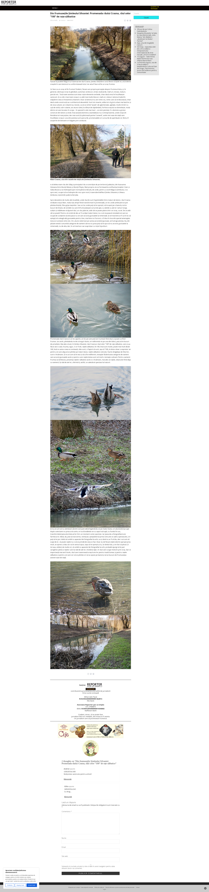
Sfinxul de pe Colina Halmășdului (144, 30)
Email (64, 847)
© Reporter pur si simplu (74, 887)
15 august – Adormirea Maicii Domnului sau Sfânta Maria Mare (146, 59)
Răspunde (68, 779)
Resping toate (20, 885)
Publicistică (70, 20)
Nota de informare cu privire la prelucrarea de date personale (120, 887)
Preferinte (9, 885)
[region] (21, 878)
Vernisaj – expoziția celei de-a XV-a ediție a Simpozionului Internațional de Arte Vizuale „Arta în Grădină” (146, 51)
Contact (137, 887)
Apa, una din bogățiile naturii (145, 44)
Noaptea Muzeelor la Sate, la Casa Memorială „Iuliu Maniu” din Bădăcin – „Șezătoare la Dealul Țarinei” (147, 37)
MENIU (54, 8)
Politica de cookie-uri (99, 887)
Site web (65, 856)
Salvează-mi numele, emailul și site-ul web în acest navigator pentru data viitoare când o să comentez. (88, 867)
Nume (64, 838)
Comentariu (67, 811)
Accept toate (31, 885)
